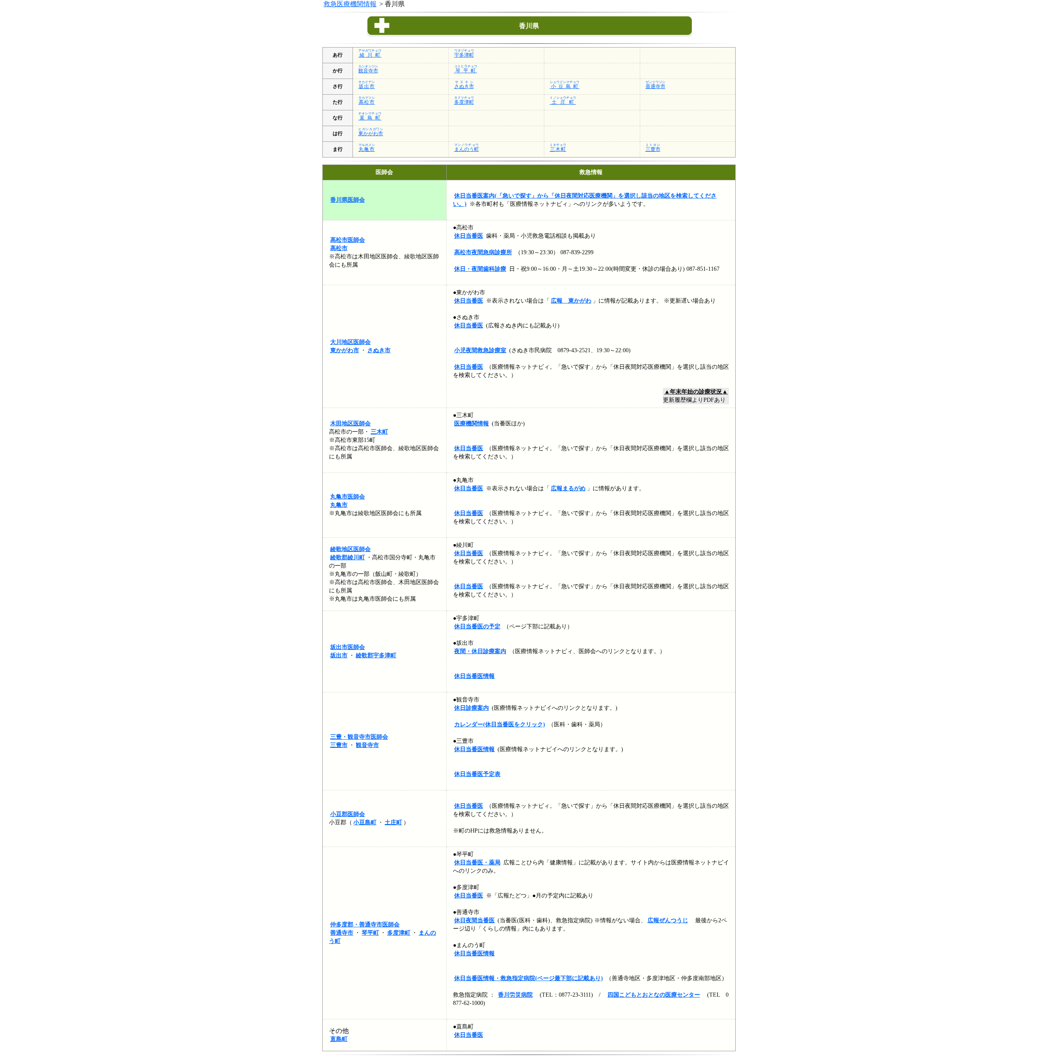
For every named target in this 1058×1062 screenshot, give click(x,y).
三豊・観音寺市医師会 (359, 737)
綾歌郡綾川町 (347, 557)
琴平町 (370, 933)
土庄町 (393, 822)
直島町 (339, 1039)
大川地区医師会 (350, 342)
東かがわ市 (344, 350)
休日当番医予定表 (477, 774)
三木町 (379, 432)
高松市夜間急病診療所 (483, 252)
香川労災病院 (515, 995)
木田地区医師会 (350, 423)
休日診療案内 (471, 708)
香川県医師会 (347, 200)
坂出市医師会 (347, 647)
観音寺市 (367, 745)
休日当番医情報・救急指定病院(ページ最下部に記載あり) (528, 978)
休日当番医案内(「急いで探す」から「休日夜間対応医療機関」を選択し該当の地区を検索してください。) (585, 200)
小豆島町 (364, 822)
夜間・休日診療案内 (480, 651)
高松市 (339, 248)
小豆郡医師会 (347, 814)
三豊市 (339, 745)
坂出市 (339, 655)
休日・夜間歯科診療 (480, 269)
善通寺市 (341, 933)
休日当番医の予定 (477, 626)
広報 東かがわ (571, 301)
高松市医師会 (347, 240)
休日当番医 (468, 236)
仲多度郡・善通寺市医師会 (365, 924)
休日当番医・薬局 (477, 862)
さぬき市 (379, 350)
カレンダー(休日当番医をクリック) (499, 724)
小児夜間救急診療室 (480, 350)
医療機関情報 (471, 423)
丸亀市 (339, 505)
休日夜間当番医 (474, 920)
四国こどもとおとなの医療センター (654, 995)
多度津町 (398, 933)
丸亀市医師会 (347, 497)
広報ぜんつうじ (668, 920)
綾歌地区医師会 (350, 549)
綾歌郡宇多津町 (376, 655)
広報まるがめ (568, 488)
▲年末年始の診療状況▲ (696, 392)
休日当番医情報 (474, 676)
